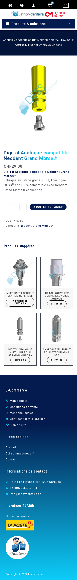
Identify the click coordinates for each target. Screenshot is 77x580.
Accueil (8, 40)
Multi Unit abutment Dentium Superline (20, 294)
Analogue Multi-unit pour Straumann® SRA (57, 352)
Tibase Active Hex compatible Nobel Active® (57, 296)
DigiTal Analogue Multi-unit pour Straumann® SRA (20, 352)
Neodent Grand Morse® (32, 40)
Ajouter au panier (48, 207)
